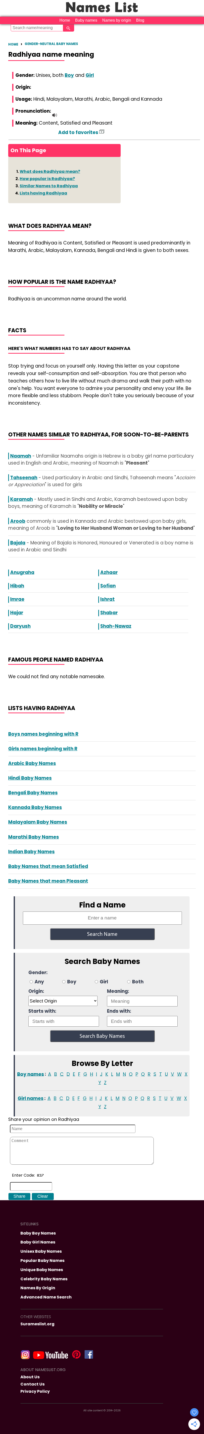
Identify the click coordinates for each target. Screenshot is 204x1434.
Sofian (108, 585)
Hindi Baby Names (30, 778)
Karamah (21, 499)
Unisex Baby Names (41, 1251)
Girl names (31, 1098)
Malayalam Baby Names (37, 822)
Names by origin (116, 20)
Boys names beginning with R (43, 734)
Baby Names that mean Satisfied (48, 866)
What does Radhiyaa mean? (50, 171)
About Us (30, 1377)
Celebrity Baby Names (43, 1279)
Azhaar (109, 572)
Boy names (30, 1074)
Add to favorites (78, 132)
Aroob (17, 521)
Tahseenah (23, 477)
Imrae (17, 599)
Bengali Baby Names (33, 792)
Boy (69, 75)
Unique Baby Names (41, 1270)
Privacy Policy (35, 1391)
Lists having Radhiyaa (43, 193)
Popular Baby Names (42, 1260)
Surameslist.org (37, 1324)
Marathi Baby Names (33, 837)
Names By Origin (37, 1288)
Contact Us (32, 1384)
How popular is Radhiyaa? (47, 179)
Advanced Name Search (46, 1297)
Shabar (109, 612)
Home (64, 20)
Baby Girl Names (37, 1242)
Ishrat (107, 599)
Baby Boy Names (38, 1233)
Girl (90, 75)
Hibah (17, 585)
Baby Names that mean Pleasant (48, 881)
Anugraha (22, 572)
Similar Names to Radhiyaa (49, 186)
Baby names (86, 20)
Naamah (20, 456)
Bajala (17, 542)
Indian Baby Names (31, 851)
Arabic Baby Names (32, 763)
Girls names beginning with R (42, 748)
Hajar (16, 612)
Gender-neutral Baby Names (51, 44)
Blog (140, 20)
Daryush (20, 626)
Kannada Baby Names (35, 807)
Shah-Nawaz (115, 626)
